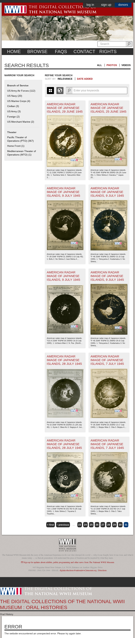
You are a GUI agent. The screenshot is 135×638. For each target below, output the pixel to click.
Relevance (65, 78)
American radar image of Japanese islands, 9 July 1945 (63, 192)
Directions (102, 570)
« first (50, 524)
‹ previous (63, 524)
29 (114, 524)
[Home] (46, 590)
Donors (123, 4)
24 (85, 524)
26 (97, 524)
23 (79, 524)
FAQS (61, 51)
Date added (85, 78)
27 (102, 524)
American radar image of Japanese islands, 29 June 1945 (65, 107)
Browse (37, 51)
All (99, 65)
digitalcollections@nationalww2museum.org (78, 570)
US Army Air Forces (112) (21, 90)
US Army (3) (14, 111)
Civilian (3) (13, 106)
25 (91, 524)
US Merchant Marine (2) (20, 121)
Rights (108, 51)
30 (120, 524)
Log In (90, 4)
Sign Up (106, 4)
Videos (126, 65)
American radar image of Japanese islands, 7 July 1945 (107, 360)
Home (14, 51)
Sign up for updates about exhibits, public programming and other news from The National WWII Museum (69, 562)
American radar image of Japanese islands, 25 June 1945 (108, 107)
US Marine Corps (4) (18, 101)
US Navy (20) (14, 95)
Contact (84, 51)
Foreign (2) (13, 116)
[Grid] (50, 90)
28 (108, 524)
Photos (112, 65)
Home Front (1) (15, 145)
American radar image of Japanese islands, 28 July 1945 (64, 360)
